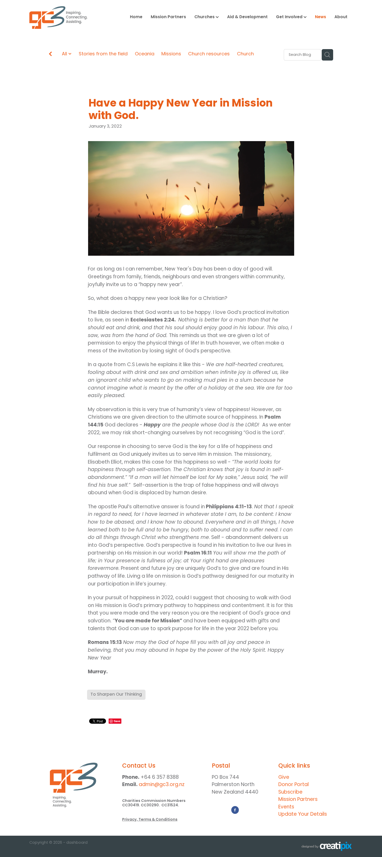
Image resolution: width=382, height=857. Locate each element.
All (65, 54)
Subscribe (290, 792)
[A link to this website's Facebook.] (235, 810)
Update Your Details (302, 814)
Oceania (144, 54)
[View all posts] (50, 55)
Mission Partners (168, 17)
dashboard (77, 843)
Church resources (209, 54)
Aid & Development (247, 17)
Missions (171, 54)
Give (283, 778)
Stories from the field (103, 54)
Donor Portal (293, 785)
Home (136, 17)
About (340, 17)
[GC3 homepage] (61, 17)
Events (286, 807)
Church (245, 54)
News (320, 17)
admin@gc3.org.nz (162, 785)
